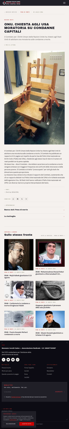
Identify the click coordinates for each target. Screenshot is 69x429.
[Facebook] (13, 359)
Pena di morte (6, 368)
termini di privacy (16, 397)
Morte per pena (7, 371)
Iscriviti (26, 371)
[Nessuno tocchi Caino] (11, 3)
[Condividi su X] (22, 199)
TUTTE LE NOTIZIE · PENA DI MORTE (53, 235)
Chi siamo (50, 368)
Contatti (49, 374)
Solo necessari (11, 423)
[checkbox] (4, 396)
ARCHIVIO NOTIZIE (10, 12)
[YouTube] (8, 359)
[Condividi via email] (26, 199)
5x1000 (26, 377)
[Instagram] (17, 359)
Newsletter (50, 371)
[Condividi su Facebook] (17, 199)
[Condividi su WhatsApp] (13, 199)
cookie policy (13, 420)
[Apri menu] (64, 3)
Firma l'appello (29, 368)
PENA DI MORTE (25, 12)
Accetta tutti (26, 423)
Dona (26, 374)
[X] (3, 359)
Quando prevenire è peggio (10, 374)
